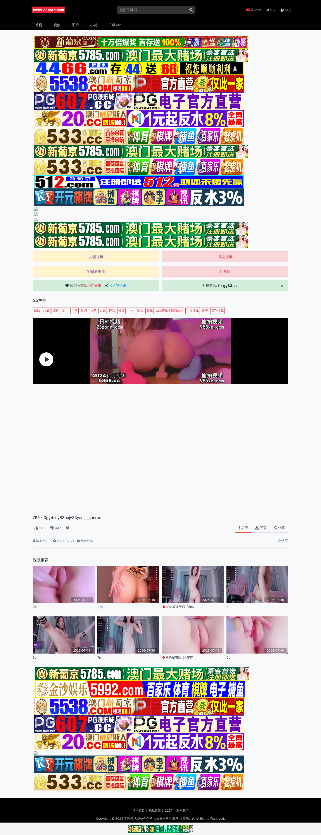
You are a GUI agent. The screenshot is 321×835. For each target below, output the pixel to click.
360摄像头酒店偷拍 (169, 310)
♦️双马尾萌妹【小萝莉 (177, 657)
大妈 (103, 310)
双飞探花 (217, 310)
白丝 (74, 310)
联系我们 (182, 810)
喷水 (140, 310)
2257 (169, 810)
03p (100, 607)
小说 (93, 25)
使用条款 (139, 810)
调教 (56, 310)
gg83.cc (230, 285)
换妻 (205, 310)
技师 (84, 310)
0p (35, 607)
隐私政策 (155, 810)
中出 (131, 310)
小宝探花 (192, 310)
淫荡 (112, 310)
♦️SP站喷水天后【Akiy (178, 607)
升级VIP (115, 25)
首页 (38, 25)
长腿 (121, 310)
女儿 (65, 310)
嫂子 (93, 310)
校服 (46, 310)
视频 (57, 25)
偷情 (37, 310)
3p (35, 657)
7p (99, 657)
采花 (150, 310)
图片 (75, 25)
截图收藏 (85, 285)
